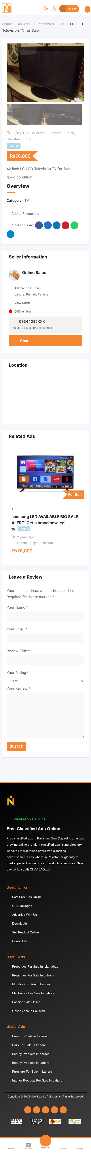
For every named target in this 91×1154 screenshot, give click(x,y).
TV (27, 200)
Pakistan (13, 139)
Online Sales (34, 272)
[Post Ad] (45, 1140)
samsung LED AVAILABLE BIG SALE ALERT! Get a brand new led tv (44, 522)
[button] (87, 9)
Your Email (17, 629)
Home (11, 1148)
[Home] (11, 1145)
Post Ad (45, 1147)
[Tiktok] (63, 1109)
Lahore (56, 133)
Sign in (54, 8)
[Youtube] (54, 1109)
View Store (22, 303)
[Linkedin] (45, 1109)
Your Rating (17, 672)
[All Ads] (28, 1145)
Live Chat (45, 8)
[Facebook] (27, 1109)
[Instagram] (36, 1109)
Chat (23, 340)
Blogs (80, 1148)
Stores (62, 1148)
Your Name (17, 607)
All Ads (28, 1148)
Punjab (68, 133)
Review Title (18, 651)
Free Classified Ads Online (33, 828)
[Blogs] (80, 1145)
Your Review (18, 688)
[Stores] (63, 1145)
